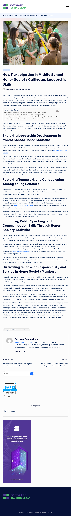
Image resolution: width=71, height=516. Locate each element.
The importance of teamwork (23, 205)
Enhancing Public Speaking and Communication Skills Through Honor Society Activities (32, 117)
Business (6, 70)
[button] (20, 351)
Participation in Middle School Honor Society (16, 330)
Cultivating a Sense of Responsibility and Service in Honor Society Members (28, 119)
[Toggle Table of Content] (57, 110)
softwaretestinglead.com (10, 390)
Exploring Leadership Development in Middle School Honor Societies (25, 113)
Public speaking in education (22, 251)
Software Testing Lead (27, 339)
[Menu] (67, 6)
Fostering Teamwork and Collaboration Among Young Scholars (25, 115)
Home (4, 15)
